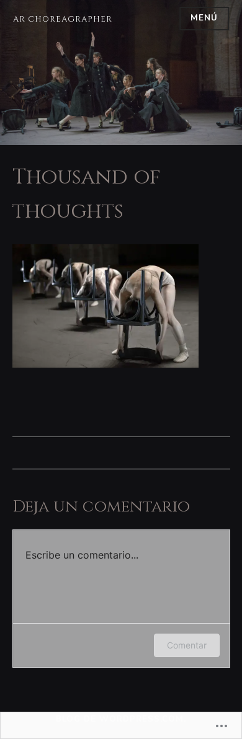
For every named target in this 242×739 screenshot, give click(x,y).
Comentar (187, 645)
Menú (204, 18)
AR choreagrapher (62, 19)
